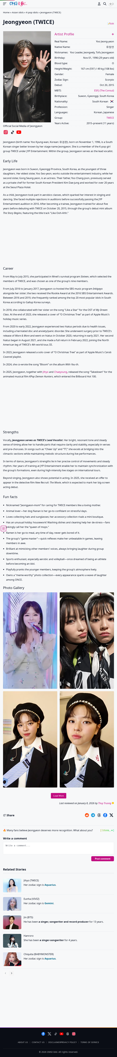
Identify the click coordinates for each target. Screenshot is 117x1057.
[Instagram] (73, 1033)
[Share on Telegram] (93, 815)
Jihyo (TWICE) (31, 880)
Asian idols (18, 12)
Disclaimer (54, 1042)
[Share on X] (111, 815)
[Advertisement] (58, 241)
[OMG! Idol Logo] (18, 3)
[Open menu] (6, 4)
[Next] (11, 973)
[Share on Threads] (99, 815)
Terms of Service (90, 1042)
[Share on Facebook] (105, 815)
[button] (113, 34)
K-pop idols (32, 12)
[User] (99, 4)
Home (6, 12)
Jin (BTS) (28, 917)
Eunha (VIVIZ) (31, 899)
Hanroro (29, 935)
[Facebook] (43, 1033)
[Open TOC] (3, 528)
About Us (23, 1042)
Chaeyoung (60, 372)
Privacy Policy (69, 1042)
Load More (58, 796)
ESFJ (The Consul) (104, 90)
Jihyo (45, 372)
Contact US (38, 1042)
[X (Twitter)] (49, 1033)
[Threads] (67, 1033)
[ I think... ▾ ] (107, 830)
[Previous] (5, 973)
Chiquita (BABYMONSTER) (39, 954)
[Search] (105, 4)
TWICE (110, 117)
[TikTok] (55, 1033)
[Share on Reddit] (87, 815)
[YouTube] (61, 1033)
